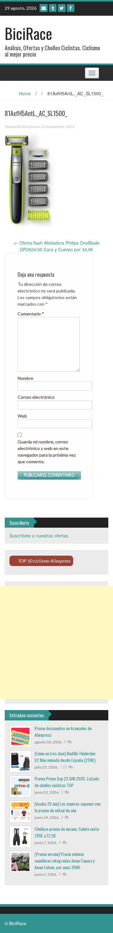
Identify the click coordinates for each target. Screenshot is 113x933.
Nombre (25, 378)
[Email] (44, 8)
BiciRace (28, 33)
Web (22, 416)
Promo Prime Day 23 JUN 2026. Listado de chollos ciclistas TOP (67, 781)
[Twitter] (62, 8)
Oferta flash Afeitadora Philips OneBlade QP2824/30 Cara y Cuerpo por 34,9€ (57, 246)
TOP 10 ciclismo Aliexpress (44, 561)
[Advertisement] (56, 642)
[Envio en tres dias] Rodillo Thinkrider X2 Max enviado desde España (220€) (65, 756)
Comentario (31, 313)
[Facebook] (70, 8)
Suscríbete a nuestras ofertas (38, 535)
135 (64, 767)
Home (25, 93)
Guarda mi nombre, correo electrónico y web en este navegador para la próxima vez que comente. (47, 451)
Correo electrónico (36, 397)
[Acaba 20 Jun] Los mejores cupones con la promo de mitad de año (67, 807)
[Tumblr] (52, 8)
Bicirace (28, 126)
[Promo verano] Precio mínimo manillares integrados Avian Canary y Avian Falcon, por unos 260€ (64, 860)
